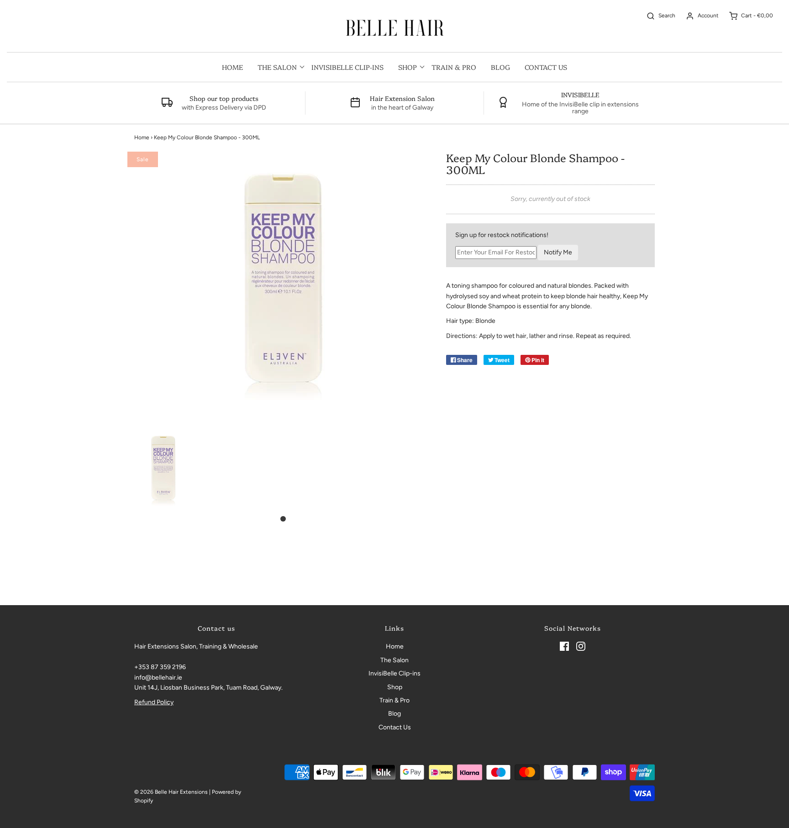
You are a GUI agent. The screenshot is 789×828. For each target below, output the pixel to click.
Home (232, 67)
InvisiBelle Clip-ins (347, 67)
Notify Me (558, 252)
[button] (163, 469)
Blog (500, 67)
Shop (394, 687)
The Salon (394, 660)
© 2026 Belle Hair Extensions (171, 792)
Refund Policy (154, 702)
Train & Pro (453, 67)
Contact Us (546, 67)
